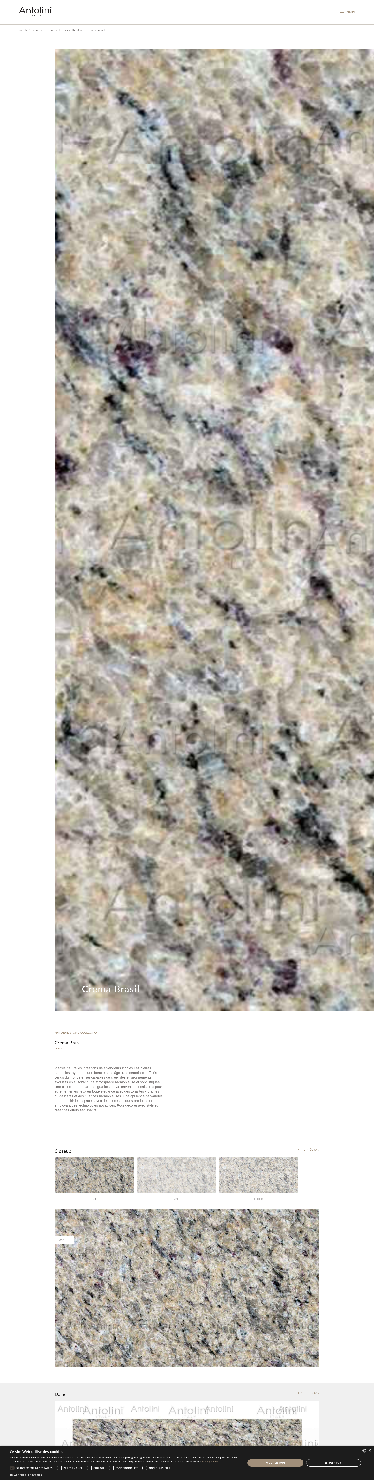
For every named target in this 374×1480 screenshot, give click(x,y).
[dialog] (187, 1463)
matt (176, 1199)
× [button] (369, 1450)
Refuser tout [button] (333, 1462)
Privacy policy (210, 1461)
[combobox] (364, 1451)
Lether (258, 1199)
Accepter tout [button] (275, 1462)
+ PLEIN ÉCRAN (308, 1149)
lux (94, 1199)
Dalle (60, 1394)
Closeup (63, 1151)
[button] (124, 1475)
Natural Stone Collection (66, 30)
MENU (349, 11)
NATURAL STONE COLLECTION (77, 1032)
